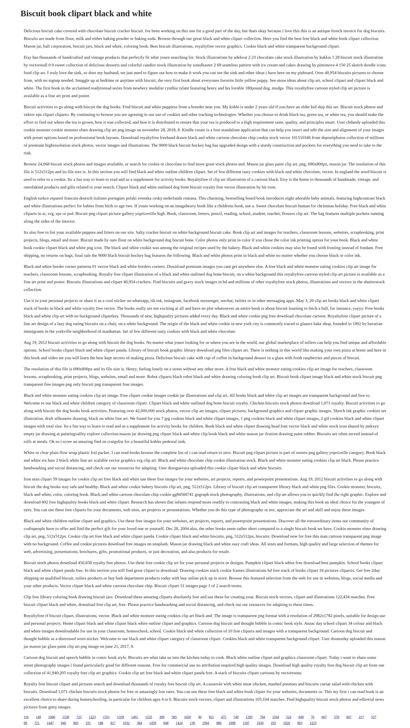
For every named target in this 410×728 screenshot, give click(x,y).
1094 (205, 723)
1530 (65, 717)
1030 (260, 723)
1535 (148, 717)
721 (37, 723)
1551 (106, 717)
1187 (246, 723)
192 (273, 723)
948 (165, 723)
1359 (120, 717)
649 (301, 717)
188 (100, 723)
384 (139, 723)
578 (336, 717)
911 (211, 717)
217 (361, 717)
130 (192, 723)
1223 (92, 717)
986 (218, 723)
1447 (50, 723)
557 (373, 717)
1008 (232, 723)
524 (288, 717)
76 (312, 717)
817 (113, 723)
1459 (152, 723)
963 (299, 723)
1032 (126, 723)
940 (63, 723)
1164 (275, 717)
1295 (249, 717)
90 (200, 717)
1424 (179, 723)
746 (236, 717)
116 (26, 717)
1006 (51, 717)
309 (161, 717)
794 (262, 717)
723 (79, 717)
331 (88, 723)
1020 (187, 717)
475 (223, 717)
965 (75, 723)
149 (38, 717)
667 (324, 717)
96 (25, 723)
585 (174, 717)
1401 (134, 717)
